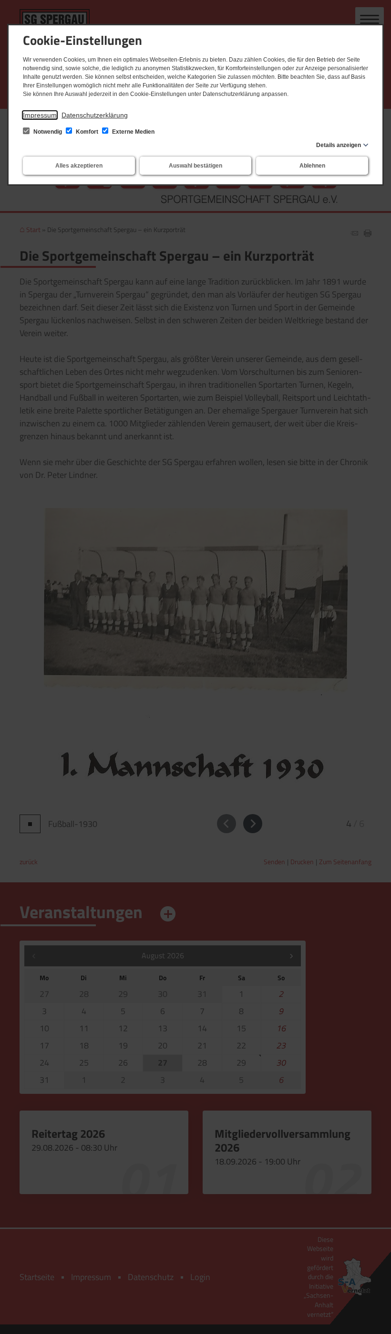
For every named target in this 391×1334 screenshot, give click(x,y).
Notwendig (47, 131)
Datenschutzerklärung (95, 115)
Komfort (87, 131)
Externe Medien (132, 131)
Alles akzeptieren (79, 165)
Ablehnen (312, 165)
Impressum (40, 115)
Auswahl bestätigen (195, 165)
